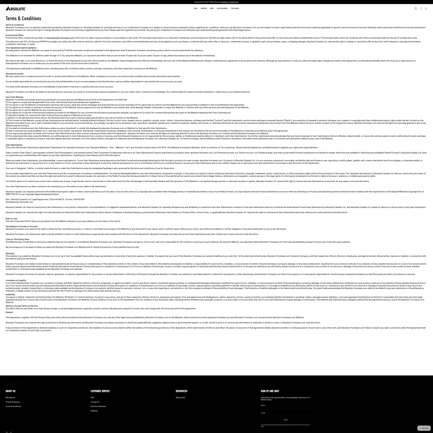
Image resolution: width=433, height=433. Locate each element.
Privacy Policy (294, 425)
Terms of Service (305, 425)
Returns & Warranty (98, 406)
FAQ (92, 397)
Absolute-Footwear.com (230, 2)
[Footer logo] (14, 382)
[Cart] (426, 8)
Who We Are (10, 397)
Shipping (94, 411)
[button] (211, 8)
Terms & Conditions (13, 406)
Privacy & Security (13, 402)
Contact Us (95, 402)
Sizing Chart (180, 397)
